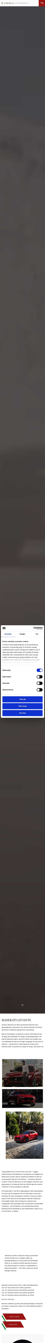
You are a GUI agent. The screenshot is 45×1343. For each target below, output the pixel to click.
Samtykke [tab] (8, 634)
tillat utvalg (23, 706)
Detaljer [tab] (22, 634)
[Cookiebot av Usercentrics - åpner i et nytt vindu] (33, 628)
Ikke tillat (22, 713)
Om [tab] (37, 634)
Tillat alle (22, 699)
